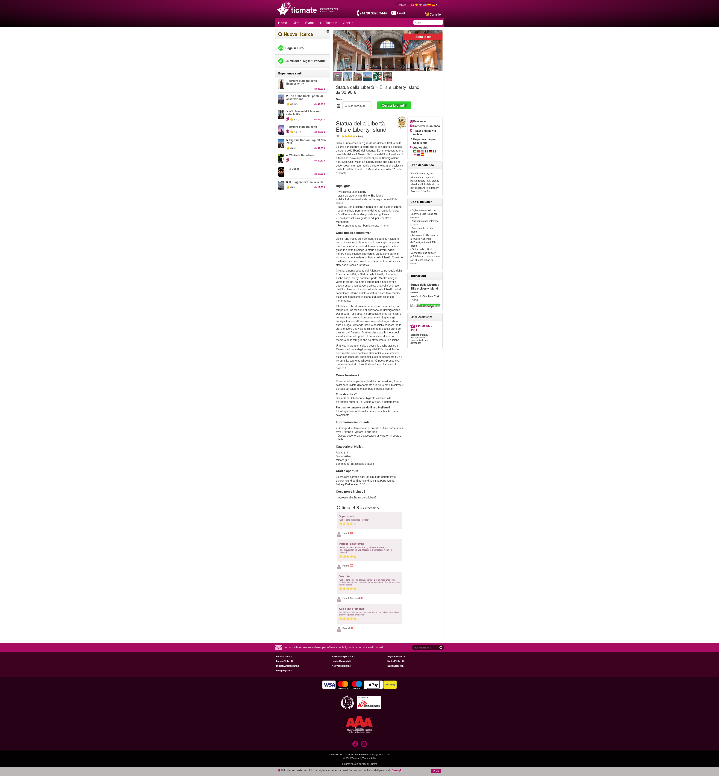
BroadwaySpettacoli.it (343, 656)
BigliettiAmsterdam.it (287, 665)
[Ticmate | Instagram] (364, 744)
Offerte (348, 22)
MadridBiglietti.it (396, 661)
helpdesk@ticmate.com (378, 754)
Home (282, 22)
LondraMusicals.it (341, 661)
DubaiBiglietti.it (395, 665)
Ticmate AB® (369, 758)
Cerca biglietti (394, 105)
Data (339, 99)
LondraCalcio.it (284, 656)
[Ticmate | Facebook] (355, 744)
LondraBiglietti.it (285, 661)
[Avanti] (418, 50)
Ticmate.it (356, 758)
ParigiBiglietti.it (284, 670)
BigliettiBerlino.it (396, 656)
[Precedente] (357, 50)
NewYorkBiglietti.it (341, 665)
